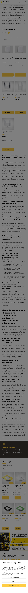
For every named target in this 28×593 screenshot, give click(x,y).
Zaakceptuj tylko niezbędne (14, 577)
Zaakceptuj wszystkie (14, 585)
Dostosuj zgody (14, 581)
